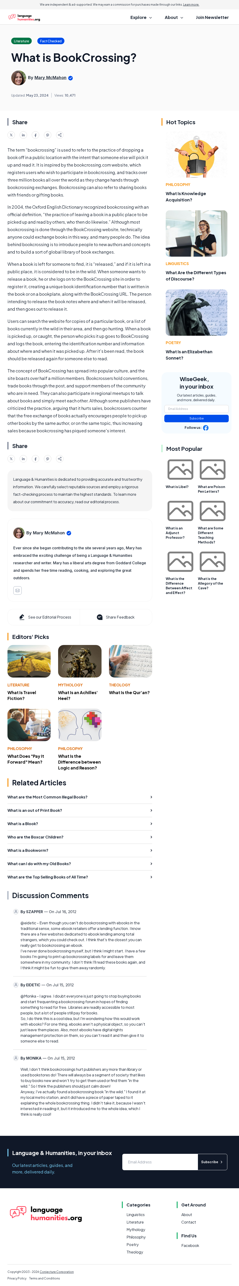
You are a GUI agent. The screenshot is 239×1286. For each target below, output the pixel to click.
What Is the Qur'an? (129, 692)
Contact (188, 1222)
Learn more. (191, 4)
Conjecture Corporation (57, 1272)
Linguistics (177, 263)
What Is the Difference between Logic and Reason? (79, 761)
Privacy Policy (16, 1278)
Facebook (190, 1245)
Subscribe (197, 418)
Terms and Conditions (44, 1278)
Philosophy (19, 748)
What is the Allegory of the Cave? (210, 583)
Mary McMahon (51, 77)
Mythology (70, 684)
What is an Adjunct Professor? (175, 532)
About (186, 1214)
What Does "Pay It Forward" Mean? (25, 759)
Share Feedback (120, 617)
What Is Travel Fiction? (21, 695)
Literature (18, 684)
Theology (119, 684)
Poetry (173, 342)
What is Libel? (177, 487)
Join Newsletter (212, 17)
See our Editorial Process (49, 617)
